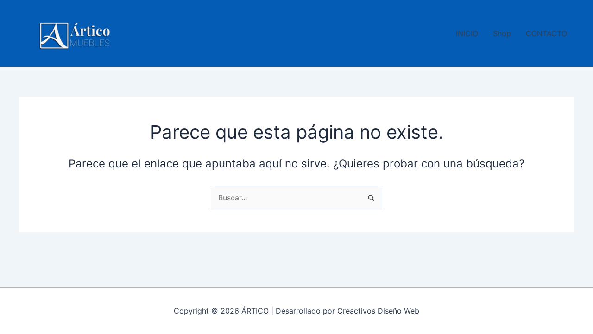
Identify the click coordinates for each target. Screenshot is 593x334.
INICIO (467, 33)
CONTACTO (546, 33)
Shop (502, 33)
